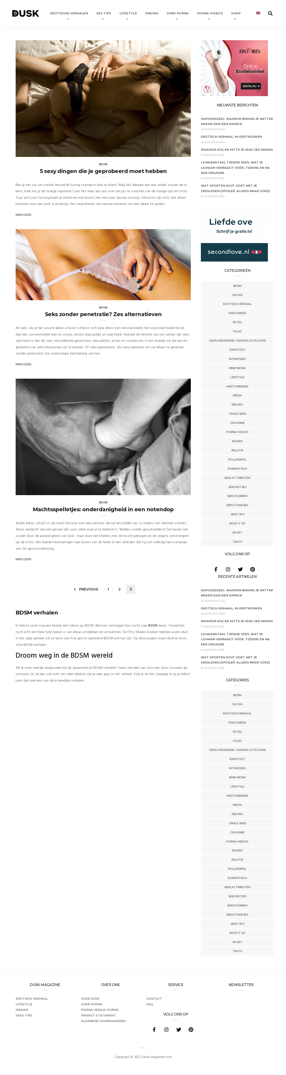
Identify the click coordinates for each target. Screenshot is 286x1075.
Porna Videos (237, 432)
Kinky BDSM (237, 368)
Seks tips (237, 514)
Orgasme (237, 423)
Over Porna (178, 13)
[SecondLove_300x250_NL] (234, 260)
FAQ (149, 1004)
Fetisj (237, 322)
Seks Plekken (237, 496)
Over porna (91, 1004)
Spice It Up (237, 523)
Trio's (237, 541)
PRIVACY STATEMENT (98, 1015)
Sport (237, 532)
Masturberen (237, 386)
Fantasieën (237, 313)
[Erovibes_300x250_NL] (234, 95)
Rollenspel (237, 459)
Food (237, 331)
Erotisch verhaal (237, 304)
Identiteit (237, 349)
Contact (154, 998)
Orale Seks (237, 413)
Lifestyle (128, 13)
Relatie (237, 450)
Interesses (237, 359)
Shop (236, 13)
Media (237, 395)
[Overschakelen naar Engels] (258, 13)
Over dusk (90, 998)
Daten (237, 295)
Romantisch (237, 468)
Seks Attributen (237, 477)
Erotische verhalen (69, 13)
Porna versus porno (100, 1010)
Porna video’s (210, 13)
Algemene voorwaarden (103, 1021)
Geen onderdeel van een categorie (237, 340)
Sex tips (103, 13)
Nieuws (151, 13)
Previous (88, 589)
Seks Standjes (237, 505)
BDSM (237, 285)
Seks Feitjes (237, 487)
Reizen (237, 441)
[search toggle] (270, 13)
